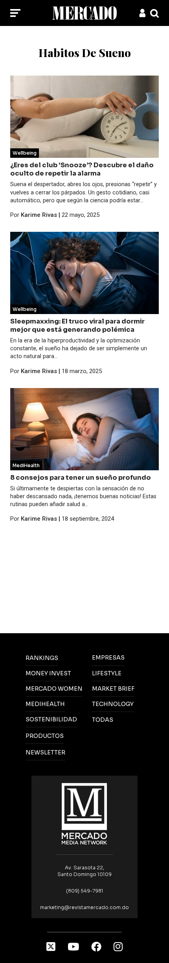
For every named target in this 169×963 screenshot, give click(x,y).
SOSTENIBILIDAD (51, 719)
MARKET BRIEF (113, 688)
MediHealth (26, 465)
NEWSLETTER (45, 752)
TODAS (102, 719)
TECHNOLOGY (113, 704)
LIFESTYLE (106, 673)
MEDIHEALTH (45, 704)
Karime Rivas (39, 214)
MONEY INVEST (48, 673)
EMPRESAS (108, 657)
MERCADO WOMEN (54, 688)
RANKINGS (42, 658)
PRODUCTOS (45, 735)
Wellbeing (25, 153)
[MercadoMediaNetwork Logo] (84, 813)
